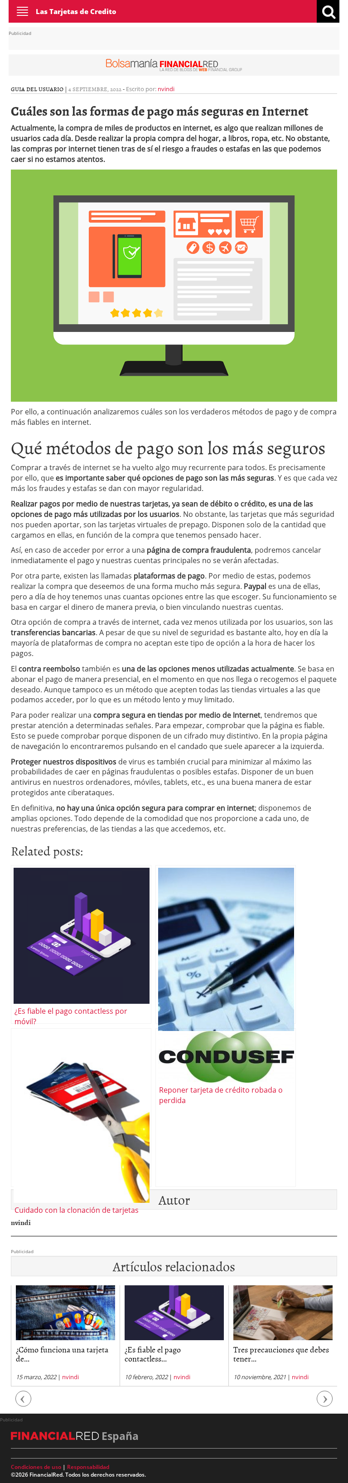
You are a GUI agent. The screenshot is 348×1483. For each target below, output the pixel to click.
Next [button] (325, 1403)
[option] (65, 1336)
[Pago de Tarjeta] (225, 944)
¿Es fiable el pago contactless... (153, 1354)
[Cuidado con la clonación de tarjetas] (81, 1107)
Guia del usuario (37, 88)
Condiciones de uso (36, 1467)
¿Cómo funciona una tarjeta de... (62, 1354)
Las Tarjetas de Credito (76, 11)
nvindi (166, 89)
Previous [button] (23, 1403)
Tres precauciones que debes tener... (281, 1354)
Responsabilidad (88, 1467)
